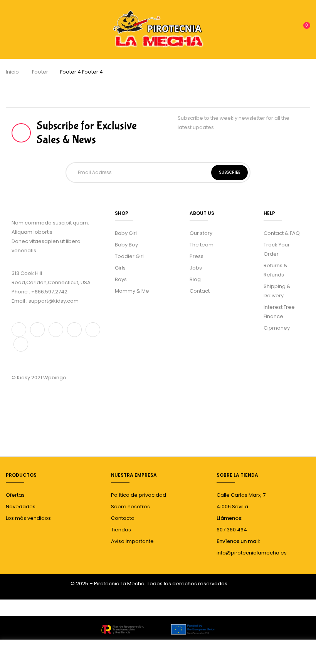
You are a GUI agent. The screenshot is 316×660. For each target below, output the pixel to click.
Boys (121, 279)
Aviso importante (132, 541)
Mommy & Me (132, 291)
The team (201, 244)
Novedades (20, 506)
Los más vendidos (28, 518)
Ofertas (15, 495)
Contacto (122, 518)
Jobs (196, 267)
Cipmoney (277, 328)
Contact (200, 291)
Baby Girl (126, 233)
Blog (195, 279)
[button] (303, 28)
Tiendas (121, 529)
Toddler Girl (129, 256)
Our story (201, 233)
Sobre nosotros (130, 506)
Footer (40, 71)
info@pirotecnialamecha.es (252, 552)
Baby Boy (126, 244)
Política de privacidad (138, 495)
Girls (120, 267)
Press (196, 256)
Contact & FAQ (282, 233)
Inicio (12, 71)
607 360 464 (232, 529)
